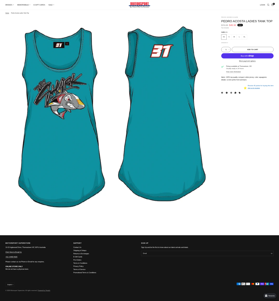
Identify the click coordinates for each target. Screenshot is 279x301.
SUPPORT (77, 243)
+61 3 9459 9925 (11, 257)
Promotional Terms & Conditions (84, 272)
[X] (227, 92)
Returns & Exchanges (81, 254)
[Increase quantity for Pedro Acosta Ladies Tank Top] (229, 49)
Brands (8, 5)
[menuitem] (10, 5)
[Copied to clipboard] (240, 92)
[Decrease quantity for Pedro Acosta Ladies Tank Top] (223, 49)
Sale (50, 5)
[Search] (268, 5)
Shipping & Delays (79, 250)
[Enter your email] (271, 253)
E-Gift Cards (39, 5)
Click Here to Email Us (13, 252)
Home (7, 13)
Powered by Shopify (44, 290)
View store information (233, 72)
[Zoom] (105, 21)
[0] (272, 5)
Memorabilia (23, 5)
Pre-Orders (77, 260)
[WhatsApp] (236, 92)
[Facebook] (222, 92)
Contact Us (77, 247)
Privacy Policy (78, 266)
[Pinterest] (231, 92)
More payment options (247, 61)
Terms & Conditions (80, 263)
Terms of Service (79, 269)
